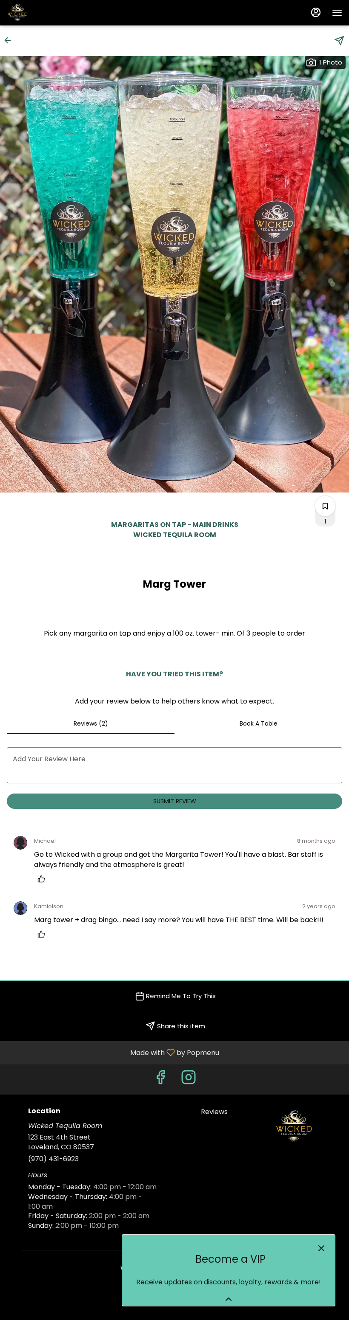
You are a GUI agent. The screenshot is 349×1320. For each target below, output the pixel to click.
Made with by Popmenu (112, 1052)
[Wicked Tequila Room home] (45, 12)
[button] (10, 40)
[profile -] (316, 12)
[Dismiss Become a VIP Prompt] (321, 1248)
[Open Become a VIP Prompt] (228, 1299)
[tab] (90, 723)
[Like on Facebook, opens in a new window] (160, 1079)
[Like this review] (43, 878)
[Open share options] (339, 40)
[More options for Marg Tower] (325, 506)
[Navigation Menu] (337, 13)
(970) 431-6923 (53, 1159)
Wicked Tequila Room (294, 1126)
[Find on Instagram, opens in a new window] (188, 1079)
